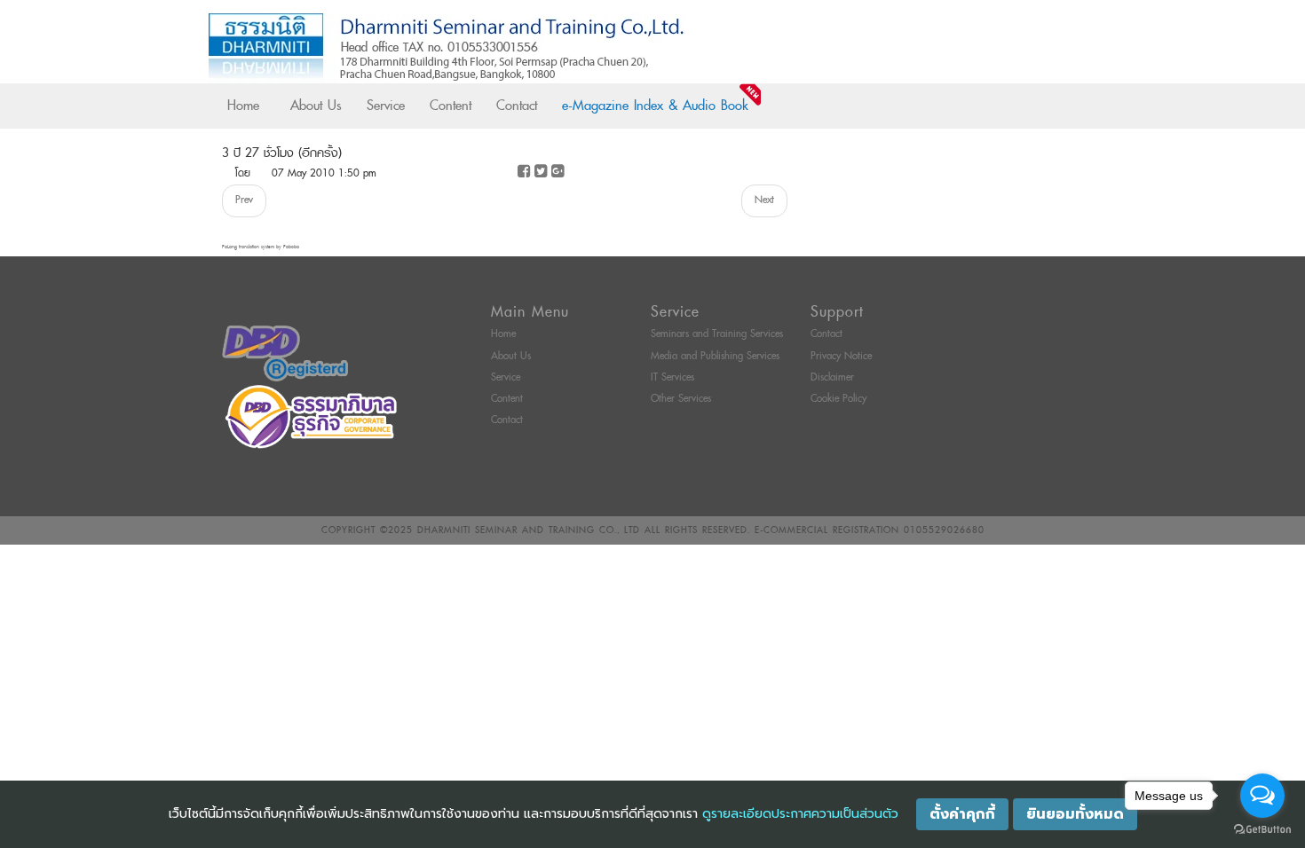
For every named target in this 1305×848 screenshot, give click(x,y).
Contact (516, 105)
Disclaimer (832, 377)
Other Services (681, 398)
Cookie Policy (838, 398)
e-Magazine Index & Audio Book (655, 105)
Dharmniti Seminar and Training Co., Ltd (528, 530)
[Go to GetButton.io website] (1262, 830)
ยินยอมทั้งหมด (1075, 814)
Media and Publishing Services (715, 356)
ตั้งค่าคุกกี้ (962, 814)
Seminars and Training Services (717, 334)
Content (450, 105)
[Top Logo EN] (616, 48)
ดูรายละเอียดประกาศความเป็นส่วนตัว (800, 814)
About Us (316, 105)
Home (243, 105)
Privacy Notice (841, 356)
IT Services (672, 377)
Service (386, 105)
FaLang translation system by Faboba (260, 247)
